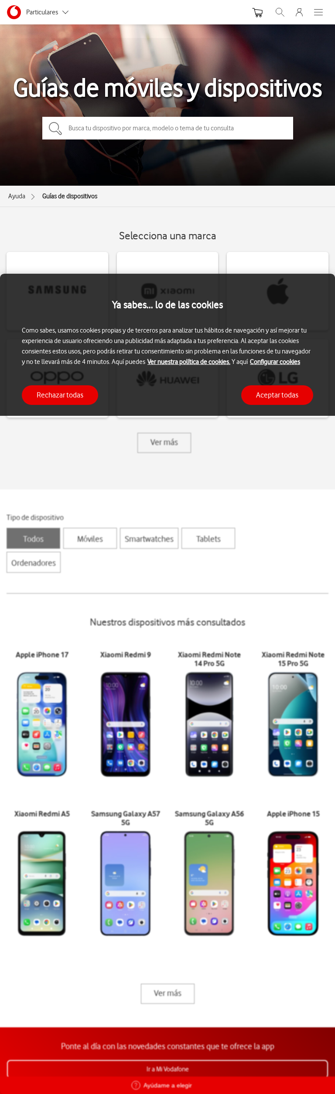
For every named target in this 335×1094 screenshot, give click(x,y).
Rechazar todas (60, 395)
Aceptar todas (277, 395)
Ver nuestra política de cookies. (188, 362)
